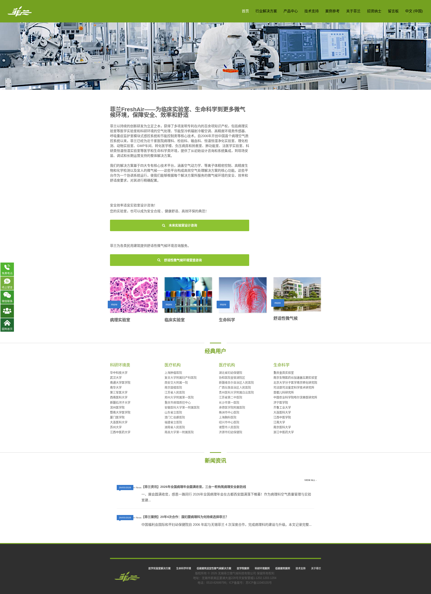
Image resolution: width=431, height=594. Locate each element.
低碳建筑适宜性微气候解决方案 (214, 568)
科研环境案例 (262, 568)
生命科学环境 (183, 568)
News (138, 487)
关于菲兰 (316, 568)
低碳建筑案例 (282, 568)
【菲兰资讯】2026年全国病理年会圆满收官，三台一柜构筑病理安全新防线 (193, 487)
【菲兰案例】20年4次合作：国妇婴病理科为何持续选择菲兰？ (185, 517)
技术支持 (301, 568)
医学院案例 (243, 568)
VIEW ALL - (310, 480)
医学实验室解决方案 (159, 568)
